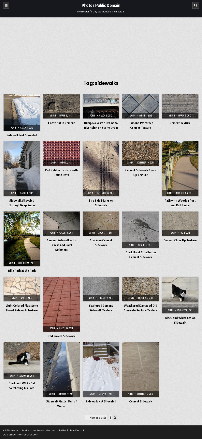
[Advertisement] (101, 46)
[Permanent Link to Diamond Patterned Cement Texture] (140, 106)
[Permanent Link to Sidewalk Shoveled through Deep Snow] (22, 168)
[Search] (195, 5)
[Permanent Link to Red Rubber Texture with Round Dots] (61, 153)
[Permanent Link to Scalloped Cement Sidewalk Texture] (101, 289)
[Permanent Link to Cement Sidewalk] (140, 369)
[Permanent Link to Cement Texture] (180, 106)
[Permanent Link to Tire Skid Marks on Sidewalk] (101, 168)
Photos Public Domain (101, 5)
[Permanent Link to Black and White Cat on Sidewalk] (180, 295)
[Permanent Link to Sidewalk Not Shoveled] (22, 112)
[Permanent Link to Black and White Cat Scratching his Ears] (22, 360)
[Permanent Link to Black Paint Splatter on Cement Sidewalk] (140, 230)
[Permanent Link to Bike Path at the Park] (22, 239)
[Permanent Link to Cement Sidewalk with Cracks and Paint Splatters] (61, 224)
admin (13, 127)
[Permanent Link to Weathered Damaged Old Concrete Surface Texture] (140, 289)
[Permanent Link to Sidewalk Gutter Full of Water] (61, 369)
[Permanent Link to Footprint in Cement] (61, 106)
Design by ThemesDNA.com (20, 434)
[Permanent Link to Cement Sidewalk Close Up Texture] (140, 153)
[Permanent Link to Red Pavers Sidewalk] (61, 304)
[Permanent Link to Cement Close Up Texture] (180, 224)
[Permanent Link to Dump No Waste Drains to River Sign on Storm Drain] (101, 106)
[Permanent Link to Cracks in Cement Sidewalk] (101, 224)
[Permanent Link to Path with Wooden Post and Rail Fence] (180, 168)
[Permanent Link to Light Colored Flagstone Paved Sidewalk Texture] (22, 289)
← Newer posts (96, 417)
